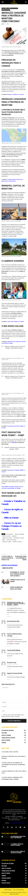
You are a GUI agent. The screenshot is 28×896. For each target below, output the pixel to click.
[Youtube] (24, 827)
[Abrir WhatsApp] (24, 892)
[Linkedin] (11, 827)
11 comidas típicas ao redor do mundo (17, 844)
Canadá (12, 5)
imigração (14, 536)
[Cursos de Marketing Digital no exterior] (5, 589)
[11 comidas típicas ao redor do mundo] (5, 846)
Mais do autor (7, 568)
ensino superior (9, 534)
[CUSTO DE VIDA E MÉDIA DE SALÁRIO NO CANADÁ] (5, 853)
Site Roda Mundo (8, 889)
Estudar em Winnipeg (19, 534)
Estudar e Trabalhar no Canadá (15, 94)
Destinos (7, 5)
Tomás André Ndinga (13, 650)
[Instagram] (7, 827)
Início (3, 5)
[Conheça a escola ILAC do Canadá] (5, 581)
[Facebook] (3, 827)
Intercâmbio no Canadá (19, 537)
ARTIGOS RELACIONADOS (9, 565)
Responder (9, 616)
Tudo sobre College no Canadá (15, 321)
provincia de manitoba (11, 539)
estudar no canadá (6, 536)
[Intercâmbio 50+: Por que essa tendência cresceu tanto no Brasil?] (5, 574)
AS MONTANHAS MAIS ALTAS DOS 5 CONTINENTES (18, 837)
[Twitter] (20, 827)
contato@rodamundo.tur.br (16, 823)
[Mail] (16, 827)
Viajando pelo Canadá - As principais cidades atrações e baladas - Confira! (16, 603)
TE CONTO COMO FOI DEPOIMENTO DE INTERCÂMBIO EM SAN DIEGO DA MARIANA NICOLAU (13, 764)
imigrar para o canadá (7, 537)
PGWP (13, 442)
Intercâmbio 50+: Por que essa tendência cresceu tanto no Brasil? (17, 574)
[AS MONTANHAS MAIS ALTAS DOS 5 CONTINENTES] (5, 838)
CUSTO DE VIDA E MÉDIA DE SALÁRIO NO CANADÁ (18, 852)
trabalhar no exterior (17, 541)
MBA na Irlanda (11, 518)
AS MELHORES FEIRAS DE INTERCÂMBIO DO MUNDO (20, 558)
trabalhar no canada (6, 541)
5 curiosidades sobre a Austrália (10, 752)
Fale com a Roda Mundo (18, 889)
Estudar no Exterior (14, 8)
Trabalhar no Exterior (6, 10)
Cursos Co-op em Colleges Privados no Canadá (12, 526)
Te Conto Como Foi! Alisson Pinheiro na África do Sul (7, 558)
